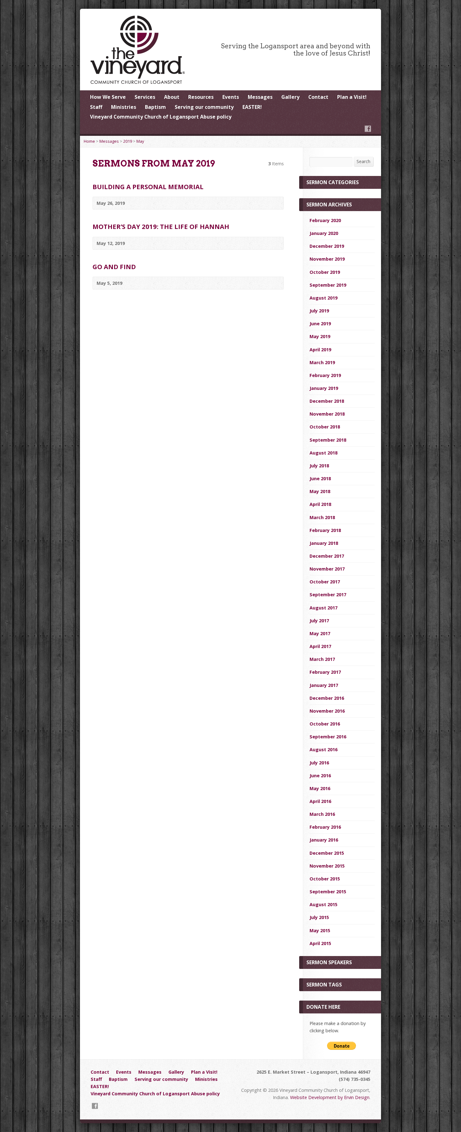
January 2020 (324, 233)
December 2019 (327, 246)
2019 (127, 141)
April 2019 (320, 350)
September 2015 (328, 892)
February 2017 (325, 672)
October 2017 (325, 582)
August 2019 (323, 298)
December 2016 (327, 698)
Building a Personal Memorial (148, 186)
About (171, 96)
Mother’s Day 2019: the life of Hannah (161, 226)
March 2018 (322, 517)
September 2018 (328, 440)
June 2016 (320, 776)
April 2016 (320, 801)
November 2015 (327, 866)
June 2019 (320, 324)
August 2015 (323, 904)
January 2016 (324, 840)
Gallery (290, 96)
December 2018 (327, 401)
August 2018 (323, 453)
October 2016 (325, 724)
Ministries (123, 107)
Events (230, 96)
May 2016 (320, 788)
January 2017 (324, 685)
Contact (318, 96)
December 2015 (327, 853)
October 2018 (325, 427)
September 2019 (328, 285)
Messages (260, 96)
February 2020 (325, 220)
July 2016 (319, 763)
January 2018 (324, 543)
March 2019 (322, 362)
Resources (201, 96)
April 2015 (320, 943)
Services (145, 96)
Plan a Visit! (352, 96)
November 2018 (327, 414)
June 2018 (320, 478)
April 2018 (320, 504)
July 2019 (319, 311)
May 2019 (320, 336)
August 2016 (323, 749)
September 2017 (328, 595)
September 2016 (328, 737)
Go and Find (114, 266)
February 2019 (325, 375)
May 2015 (320, 930)
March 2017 (322, 659)
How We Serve (108, 96)
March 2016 (322, 814)
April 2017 (320, 646)
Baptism (155, 107)
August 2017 (323, 608)
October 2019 (325, 272)
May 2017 (320, 633)
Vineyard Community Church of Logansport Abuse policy (160, 116)
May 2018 (320, 491)
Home (89, 141)
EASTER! (252, 107)
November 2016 (327, 711)
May (140, 141)
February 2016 (325, 827)
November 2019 (327, 259)
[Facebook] (368, 128)
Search (363, 161)
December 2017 (327, 556)
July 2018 (319, 466)
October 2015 (325, 879)
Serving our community (204, 107)
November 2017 (327, 569)
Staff (96, 107)
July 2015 (319, 917)
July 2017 (319, 621)
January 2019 (324, 388)
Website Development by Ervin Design (329, 1097)
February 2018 (325, 530)
